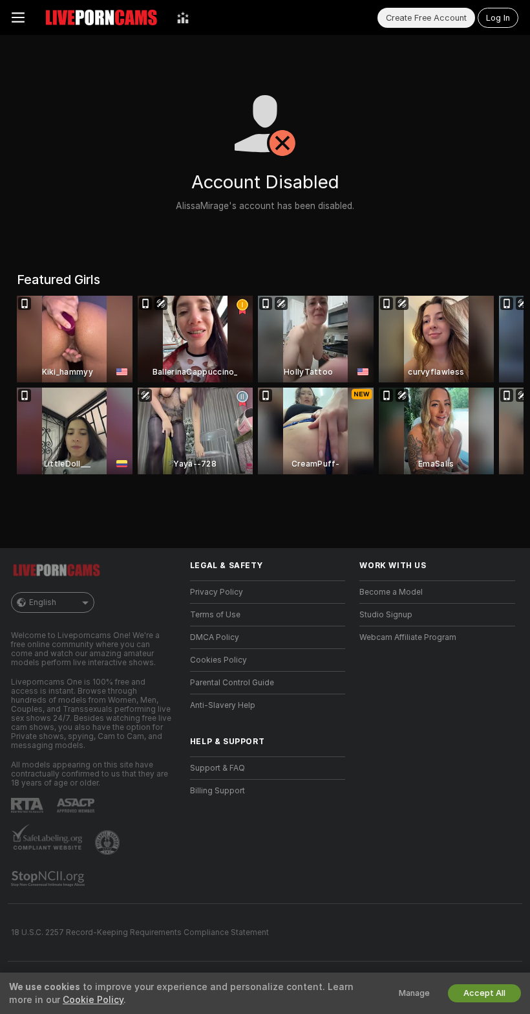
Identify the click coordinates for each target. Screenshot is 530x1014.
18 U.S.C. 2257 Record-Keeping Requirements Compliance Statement (140, 932)
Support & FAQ (217, 768)
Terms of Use (215, 614)
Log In (498, 18)
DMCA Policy (214, 637)
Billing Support (217, 790)
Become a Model (391, 592)
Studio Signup (385, 614)
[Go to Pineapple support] (108, 842)
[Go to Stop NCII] (49, 879)
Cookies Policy (218, 660)
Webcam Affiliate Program (407, 637)
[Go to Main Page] (100, 17)
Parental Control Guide (232, 682)
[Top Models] (182, 17)
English (42, 602)
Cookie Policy (93, 1000)
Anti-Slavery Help (222, 705)
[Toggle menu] (18, 17)
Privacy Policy (216, 592)
